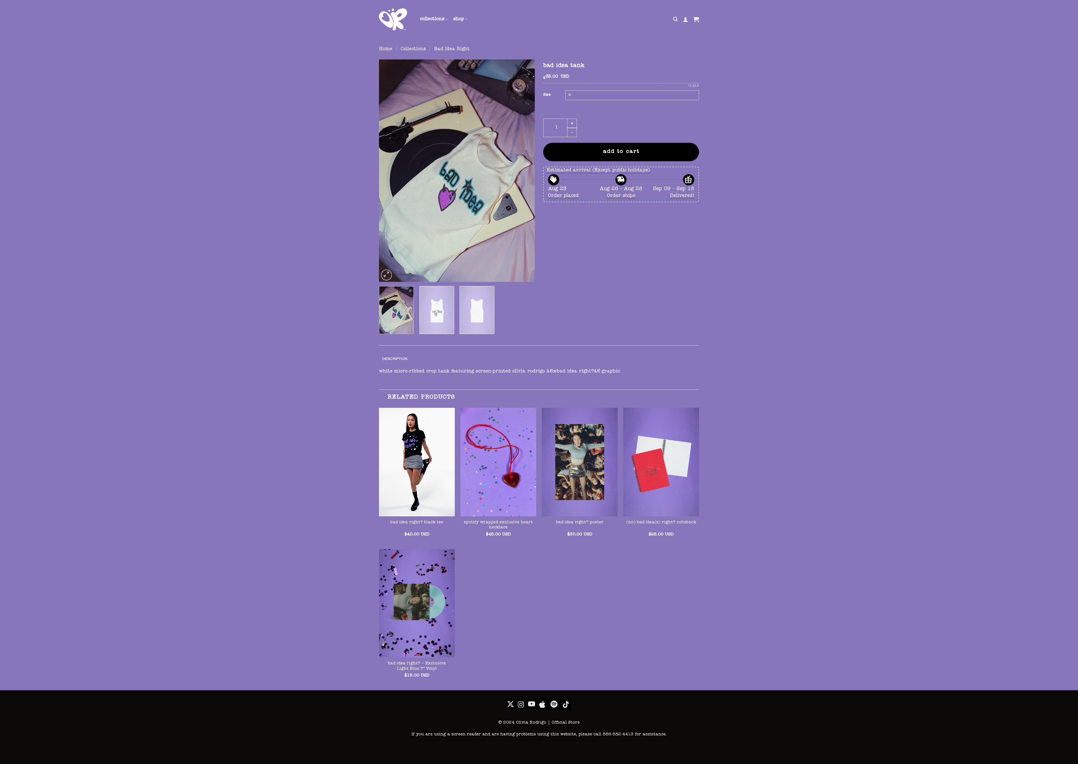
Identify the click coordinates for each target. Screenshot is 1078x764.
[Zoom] (386, 275)
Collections (413, 49)
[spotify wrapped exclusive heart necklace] (498, 462)
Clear (693, 86)
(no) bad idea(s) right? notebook (661, 522)
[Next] (525, 170)
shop (458, 19)
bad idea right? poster (580, 522)
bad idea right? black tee (416, 522)
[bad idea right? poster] (580, 462)
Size (547, 95)
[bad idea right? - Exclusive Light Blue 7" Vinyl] (417, 603)
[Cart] (696, 19)
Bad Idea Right (452, 49)
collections (432, 19)
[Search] (675, 19)
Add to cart (621, 152)
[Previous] (389, 170)
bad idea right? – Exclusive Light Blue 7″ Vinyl (417, 666)
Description (395, 358)
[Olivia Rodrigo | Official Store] (395, 19)
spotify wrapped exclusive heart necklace (498, 525)
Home (385, 49)
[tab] (395, 359)
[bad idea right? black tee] (417, 462)
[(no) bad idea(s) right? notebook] (661, 462)
